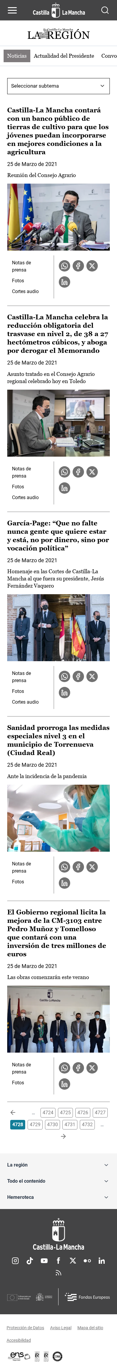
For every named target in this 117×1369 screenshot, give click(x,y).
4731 (69, 1124)
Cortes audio (25, 291)
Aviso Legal (60, 1327)
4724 (48, 1112)
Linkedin (101, 1260)
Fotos (18, 280)
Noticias (17, 56)
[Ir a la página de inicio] (59, 10)
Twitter (73, 1260)
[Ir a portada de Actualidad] (58, 34)
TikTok (29, 1260)
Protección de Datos (25, 1327)
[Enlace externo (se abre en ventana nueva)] (46, 1356)
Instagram (15, 1260)
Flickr (87, 1260)
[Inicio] (58, 1234)
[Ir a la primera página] (17, 1113)
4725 (65, 1112)
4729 (35, 1124)
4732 (87, 1124)
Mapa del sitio (90, 1327)
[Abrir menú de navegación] (12, 10)
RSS (58, 1272)
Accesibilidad (19, 1340)
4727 (100, 1112)
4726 (82, 1112)
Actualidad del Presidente (64, 56)
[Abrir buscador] (105, 10)
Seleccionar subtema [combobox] (35, 86)
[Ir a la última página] (58, 1136)
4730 (52, 1124)
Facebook (58, 1260)
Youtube (44, 1260)
